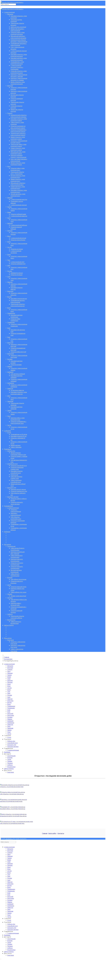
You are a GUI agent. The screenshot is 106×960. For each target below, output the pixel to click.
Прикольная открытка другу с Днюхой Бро (17, 173)
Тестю (9, 425)
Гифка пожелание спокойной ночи (16, 481)
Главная (6, 657)
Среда (9, 585)
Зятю (8, 396)
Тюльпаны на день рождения (16, 20)
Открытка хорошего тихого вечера (17, 503)
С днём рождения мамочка (19, 216)
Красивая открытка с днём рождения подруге (19, 119)
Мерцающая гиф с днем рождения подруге (18, 152)
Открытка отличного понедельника (17, 564)
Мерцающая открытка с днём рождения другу (18, 184)
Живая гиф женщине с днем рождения (17, 30)
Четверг (9, 594)
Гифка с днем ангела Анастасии (17, 650)
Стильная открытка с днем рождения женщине (19, 72)
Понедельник (11, 546)
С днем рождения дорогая (19, 205)
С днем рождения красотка (19, 199)
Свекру (9, 410)
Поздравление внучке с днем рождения (18, 301)
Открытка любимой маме (18, 214)
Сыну (8, 276)
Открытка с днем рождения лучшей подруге (19, 141)
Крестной (10, 343)
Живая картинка (15, 445)
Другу (9, 166)
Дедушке (10, 231)
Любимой (10, 372)
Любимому (10, 383)
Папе (9, 218)
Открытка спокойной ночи (19, 465)
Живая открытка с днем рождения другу (18, 180)
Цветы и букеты (9, 625)
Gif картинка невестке (17, 390)
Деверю (9, 366)
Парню (9, 207)
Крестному (10, 354)
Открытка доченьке (16, 275)
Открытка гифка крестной (18, 352)
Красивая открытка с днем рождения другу (19, 191)
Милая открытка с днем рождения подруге (18, 164)
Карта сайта (52, 833)
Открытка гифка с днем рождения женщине (18, 33)
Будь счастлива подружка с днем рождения (19, 160)
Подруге (9, 113)
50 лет (9, 432)
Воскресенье (11, 620)
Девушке (10, 198)
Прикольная (14, 475)
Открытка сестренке (17, 249)
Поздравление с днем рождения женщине (17, 63)
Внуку (9, 308)
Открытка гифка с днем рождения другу (18, 169)
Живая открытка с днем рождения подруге (18, 138)
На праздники (8, 659)
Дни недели (7, 544)
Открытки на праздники (9, 844)
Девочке (10, 282)
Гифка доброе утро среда (18, 592)
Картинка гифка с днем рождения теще (18, 419)
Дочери (9, 271)
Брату (9, 254)
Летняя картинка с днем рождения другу (18, 195)
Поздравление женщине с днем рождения (19, 44)
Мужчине (10, 86)
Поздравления (8, 506)
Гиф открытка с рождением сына (16, 518)
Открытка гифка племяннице (15, 320)
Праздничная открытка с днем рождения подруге (18, 134)
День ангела (8, 638)
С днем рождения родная (18, 238)
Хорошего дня (11, 488)
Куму (8, 337)
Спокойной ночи (12, 464)
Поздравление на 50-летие (19, 434)
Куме (8, 328)
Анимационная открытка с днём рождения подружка (19, 116)
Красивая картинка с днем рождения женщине (19, 59)
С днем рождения (9, 12)
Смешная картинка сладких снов (16, 477)
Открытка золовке (16, 365)
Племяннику (11, 322)
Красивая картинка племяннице (16, 316)
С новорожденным (13, 508)
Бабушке (10, 223)
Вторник (9, 577)
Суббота (10, 614)
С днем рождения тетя (17, 262)
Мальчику (10, 291)
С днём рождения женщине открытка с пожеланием (17, 67)
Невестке (10, 388)
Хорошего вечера (12, 497)
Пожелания (7, 449)
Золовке (9, 359)
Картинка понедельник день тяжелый (18, 553)
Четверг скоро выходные (18, 596)
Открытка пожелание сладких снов (17, 468)
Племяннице (11, 313)
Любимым (7, 532)
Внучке (9, 297)
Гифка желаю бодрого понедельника (17, 549)
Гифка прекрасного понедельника (17, 556)
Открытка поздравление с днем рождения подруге (18, 130)
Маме (9, 212)
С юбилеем (7, 431)
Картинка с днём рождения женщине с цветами (19, 75)
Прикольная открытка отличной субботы (17, 617)
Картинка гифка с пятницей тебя (16, 604)
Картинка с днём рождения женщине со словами (19, 79)
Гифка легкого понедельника (15, 575)
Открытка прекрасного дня (19, 491)
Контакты (61, 833)
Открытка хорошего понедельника (17, 567)
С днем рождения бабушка (19, 225)
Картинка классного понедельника (17, 560)
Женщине (10, 14)
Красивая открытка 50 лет (19, 436)
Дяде (8, 265)
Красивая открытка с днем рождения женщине (19, 55)
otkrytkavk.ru (9, 839)
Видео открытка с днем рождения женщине (18, 83)
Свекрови (10, 401)
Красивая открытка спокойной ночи (16, 472)
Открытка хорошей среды (18, 587)
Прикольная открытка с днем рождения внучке (18, 305)
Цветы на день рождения (18, 27)
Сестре (9, 247)
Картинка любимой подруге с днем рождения (18, 156)
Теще (9, 416)
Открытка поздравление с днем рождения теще (18, 422)
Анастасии (10, 640)
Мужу (9, 242)
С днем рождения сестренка (16, 252)
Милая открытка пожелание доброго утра (18, 453)
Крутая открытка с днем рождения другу (18, 176)
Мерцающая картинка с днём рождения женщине (18, 37)
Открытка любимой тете (18, 264)
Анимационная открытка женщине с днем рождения (19, 41)
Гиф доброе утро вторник (18, 579)
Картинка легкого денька (18, 489)
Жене (9, 236)
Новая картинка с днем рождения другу (18, 187)
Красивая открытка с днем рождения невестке (19, 393)
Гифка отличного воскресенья (16, 622)
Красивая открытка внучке (19, 298)
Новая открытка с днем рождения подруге (18, 149)
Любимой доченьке (17, 273)
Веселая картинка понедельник (16, 571)
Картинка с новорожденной (16, 514)
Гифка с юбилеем (16, 447)
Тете (8, 260)
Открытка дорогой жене (18, 240)
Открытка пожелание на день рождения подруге (18, 127)
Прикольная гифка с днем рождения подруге (18, 145)
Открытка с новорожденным (16, 510)
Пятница (10, 598)
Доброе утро (11, 451)
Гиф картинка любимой (18, 374)
